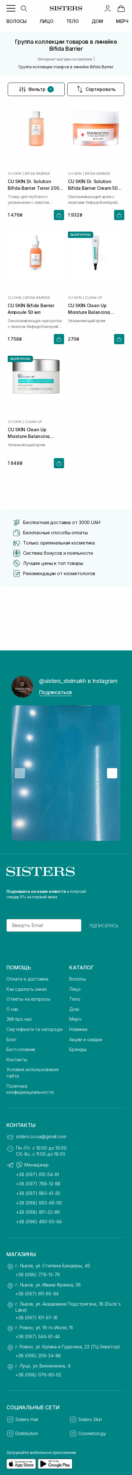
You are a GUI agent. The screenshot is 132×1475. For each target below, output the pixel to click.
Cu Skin (14, 173)
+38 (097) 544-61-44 (37, 1336)
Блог (11, 1039)
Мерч (75, 1019)
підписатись (104, 925)
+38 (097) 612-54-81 (37, 1174)
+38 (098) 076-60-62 (38, 1374)
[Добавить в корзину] (59, 215)
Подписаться (55, 692)
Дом (74, 1009)
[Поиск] (23, 8)
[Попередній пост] (20, 773)
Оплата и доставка (27, 979)
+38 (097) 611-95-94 (37, 1293)
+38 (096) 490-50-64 (39, 1221)
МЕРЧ (122, 21)
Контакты (16, 1059)
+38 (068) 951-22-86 (38, 1212)
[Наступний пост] (112, 773)
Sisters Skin (90, 1419)
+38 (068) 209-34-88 (38, 1355)
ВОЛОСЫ (16, 21)
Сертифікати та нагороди (34, 1029)
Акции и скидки (85, 1039)
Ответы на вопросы (28, 999)
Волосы (77, 979)
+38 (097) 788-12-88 (38, 1183)
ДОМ (97, 21)
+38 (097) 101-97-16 (36, 1317)
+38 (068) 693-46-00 (39, 1202)
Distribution (26, 1433)
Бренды (78, 1049)
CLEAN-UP (93, 298)
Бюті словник (20, 1049)
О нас (12, 1009)
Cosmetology (92, 1433)
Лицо (74, 989)
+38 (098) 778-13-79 (37, 1274)
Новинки (78, 1029)
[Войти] (107, 8)
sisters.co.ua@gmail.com (41, 1136)
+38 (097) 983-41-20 (38, 1193)
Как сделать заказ (26, 989)
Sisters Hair (26, 1419)
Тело (74, 999)
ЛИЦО (46, 21)
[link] (121, 8)
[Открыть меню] (10, 8)
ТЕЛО (72, 21)
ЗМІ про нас (19, 1019)
